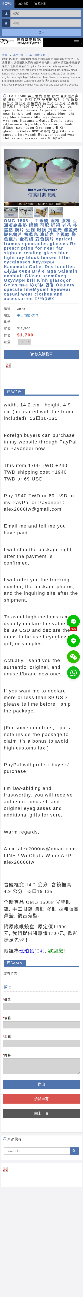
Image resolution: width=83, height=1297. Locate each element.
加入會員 (23, 3)
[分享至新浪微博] (11, 365)
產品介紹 (18, 55)
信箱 (7, 1018)
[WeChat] (73, 656)
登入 (41, 32)
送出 (41, 1085)
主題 (7, 1036)
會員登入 (7, 3)
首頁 (4, 55)
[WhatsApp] (73, 672)
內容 (7, 1055)
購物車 (42, 3)
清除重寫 (41, 1099)
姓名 (7, 999)
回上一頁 (41, 1113)
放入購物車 (44, 354)
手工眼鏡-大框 (37, 55)
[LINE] (73, 621)
